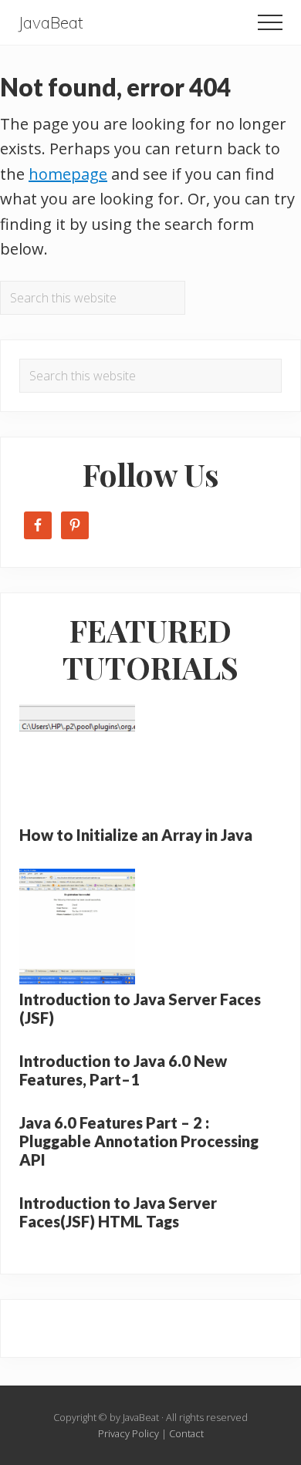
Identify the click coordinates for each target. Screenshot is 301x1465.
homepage (68, 174)
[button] (270, 22)
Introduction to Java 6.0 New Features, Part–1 (123, 1070)
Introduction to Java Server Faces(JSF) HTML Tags (118, 1211)
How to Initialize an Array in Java (135, 834)
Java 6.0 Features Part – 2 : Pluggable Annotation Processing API (139, 1141)
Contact (186, 1433)
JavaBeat (51, 22)
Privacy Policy (128, 1433)
